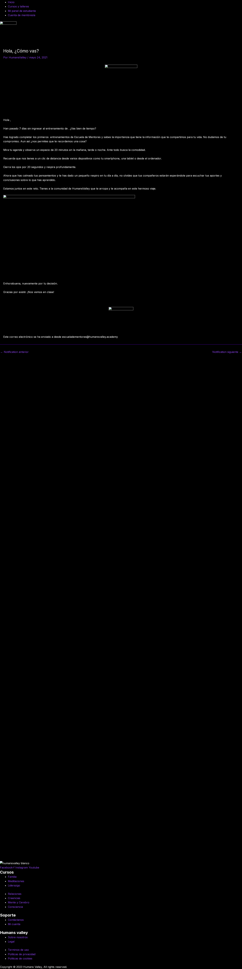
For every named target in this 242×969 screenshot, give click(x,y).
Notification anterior (14, 352)
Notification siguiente (227, 352)
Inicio (11, 2)
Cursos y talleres (18, 6)
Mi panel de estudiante (22, 11)
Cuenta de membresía (21, 15)
